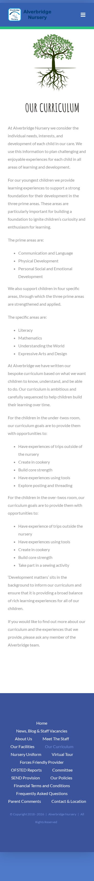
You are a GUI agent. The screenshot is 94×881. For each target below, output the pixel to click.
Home (41, 722)
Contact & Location (68, 801)
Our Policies (61, 777)
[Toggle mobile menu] (83, 14)
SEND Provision (25, 777)
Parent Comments (24, 801)
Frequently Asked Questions (42, 793)
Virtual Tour (62, 754)
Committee (62, 769)
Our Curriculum (59, 746)
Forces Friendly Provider (42, 762)
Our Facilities (22, 746)
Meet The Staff (56, 738)
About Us (23, 738)
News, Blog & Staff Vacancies (41, 730)
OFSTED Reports (26, 769)
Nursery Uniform (26, 754)
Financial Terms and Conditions (42, 785)
